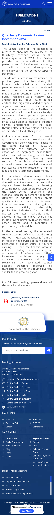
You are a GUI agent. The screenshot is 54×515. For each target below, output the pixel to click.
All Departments (13, 485)
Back (49, 30)
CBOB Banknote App (16, 407)
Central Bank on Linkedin (18, 395)
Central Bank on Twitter (17, 383)
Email (29, 20)
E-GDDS (36, 423)
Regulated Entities (41, 438)
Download (28, 304)
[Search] (43, 4)
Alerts (8, 456)
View (16, 304)
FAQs (8, 452)
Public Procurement (14, 442)
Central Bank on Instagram (19, 399)
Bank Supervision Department (19, 493)
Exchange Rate (12, 423)
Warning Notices (13, 445)
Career (9, 426)
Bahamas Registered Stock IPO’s (42, 457)
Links (35, 445)
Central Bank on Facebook (19, 387)
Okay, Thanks (26, 511)
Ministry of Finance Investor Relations (41, 463)
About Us (10, 419)
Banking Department (15, 489)
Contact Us (38, 426)
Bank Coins (38, 419)
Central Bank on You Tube (18, 391)
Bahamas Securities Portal (42, 450)
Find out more (35, 507)
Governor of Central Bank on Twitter (23, 379)
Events (36, 442)
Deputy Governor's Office (17, 481)
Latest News (11, 438)
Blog (8, 449)
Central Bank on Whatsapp (19, 403)
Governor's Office (14, 477)
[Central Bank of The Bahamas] (16, 5)
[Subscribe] (48, 350)
